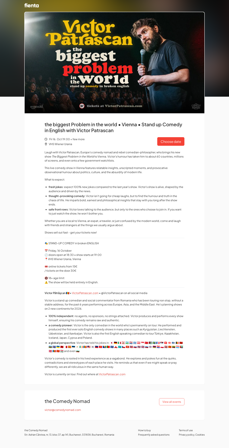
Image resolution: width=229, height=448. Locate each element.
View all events (171, 401)
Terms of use (186, 430)
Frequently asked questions (153, 434)
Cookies (200, 434)
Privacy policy (186, 434)
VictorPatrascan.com (85, 293)
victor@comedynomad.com (63, 410)
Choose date (171, 141)
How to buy (144, 430)
